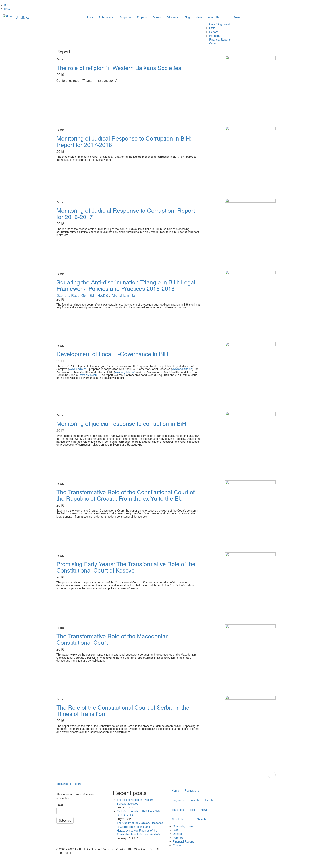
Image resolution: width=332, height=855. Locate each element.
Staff (212, 28)
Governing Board (219, 24)
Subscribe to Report (68, 784)
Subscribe (65, 820)
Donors (213, 32)
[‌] (259, 849)
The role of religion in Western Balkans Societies (135, 801)
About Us (213, 17)
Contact (214, 43)
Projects (142, 17)
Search (237, 17)
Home (89, 17)
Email (60, 805)
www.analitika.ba (182, 369)
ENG (7, 9)
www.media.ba (78, 369)
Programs (125, 17)
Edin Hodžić (99, 295)
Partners (214, 36)
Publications (106, 17)
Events (157, 17)
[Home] (8, 16)
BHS (6, 5)
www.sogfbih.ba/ (125, 372)
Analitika (22, 17)
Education (173, 17)
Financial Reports (220, 39)
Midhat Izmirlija (123, 295)
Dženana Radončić (71, 295)
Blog (187, 17)
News (199, 17)
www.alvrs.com (89, 375)
